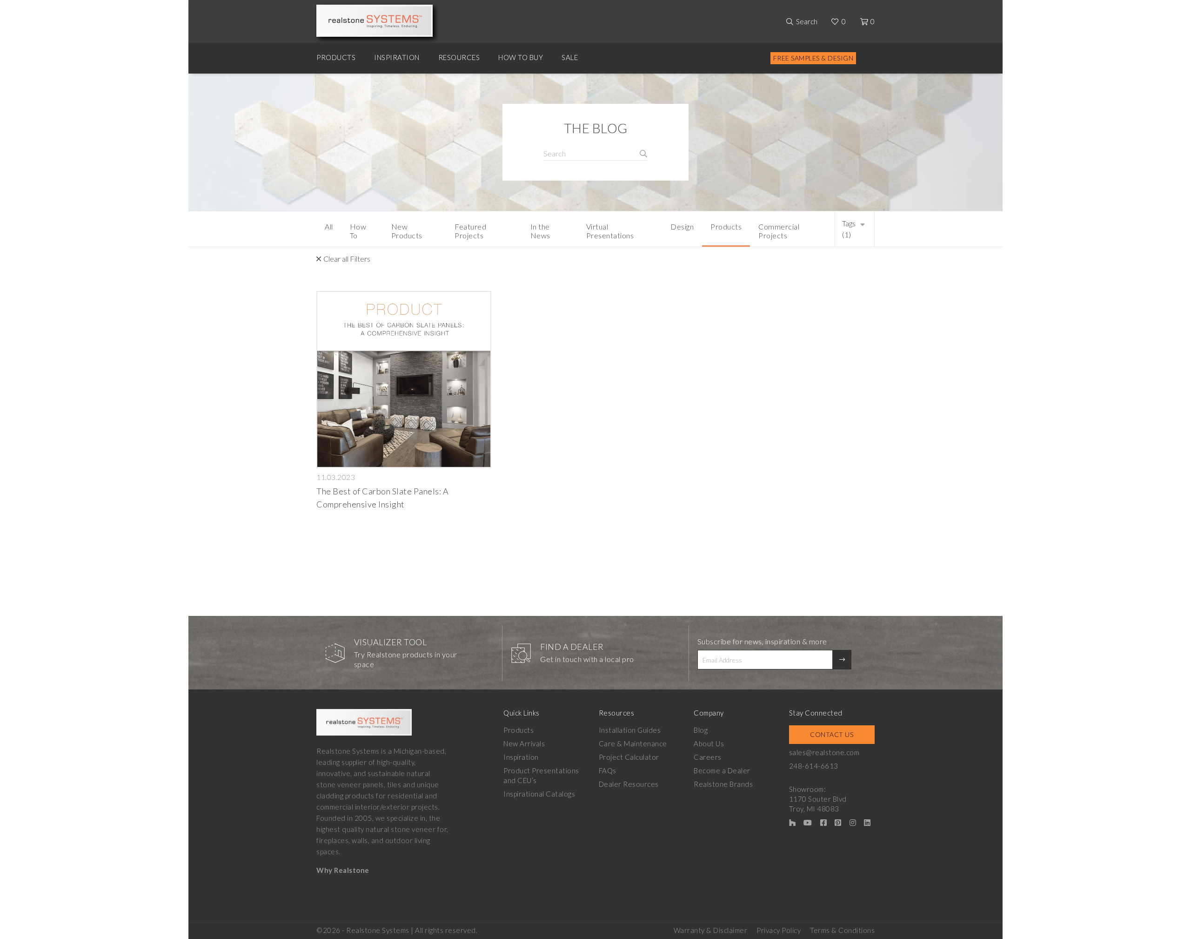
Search (806, 21)
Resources (459, 57)
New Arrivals (524, 743)
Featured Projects (470, 231)
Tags (849, 229)
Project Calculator (629, 757)
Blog (701, 730)
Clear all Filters (346, 258)
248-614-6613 (813, 766)
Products (335, 57)
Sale (570, 57)
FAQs (607, 770)
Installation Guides (630, 730)
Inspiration (397, 57)
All (329, 226)
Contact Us (831, 734)
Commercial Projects (778, 231)
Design (682, 226)
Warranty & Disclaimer (711, 930)
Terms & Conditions (842, 930)
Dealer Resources (629, 784)
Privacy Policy (778, 930)
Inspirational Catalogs (539, 794)
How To (358, 231)
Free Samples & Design (813, 58)
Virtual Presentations (610, 231)
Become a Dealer (722, 770)
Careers (708, 757)
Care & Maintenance (633, 743)
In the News (540, 231)
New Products (406, 231)
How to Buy (520, 57)
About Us (709, 743)
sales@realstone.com (824, 752)
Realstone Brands (723, 784)
